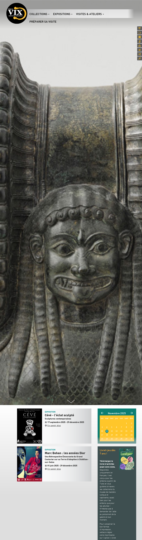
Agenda (139, 37)
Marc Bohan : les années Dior (65, 453)
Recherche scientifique (139, 41)
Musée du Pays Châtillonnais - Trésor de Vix (27, 6)
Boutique (139, 50)
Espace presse (139, 45)
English (139, 28)
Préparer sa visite (42, 21)
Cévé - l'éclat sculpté (59, 415)
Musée (139, 33)
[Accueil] (16, 13)
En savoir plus (54, 425)
